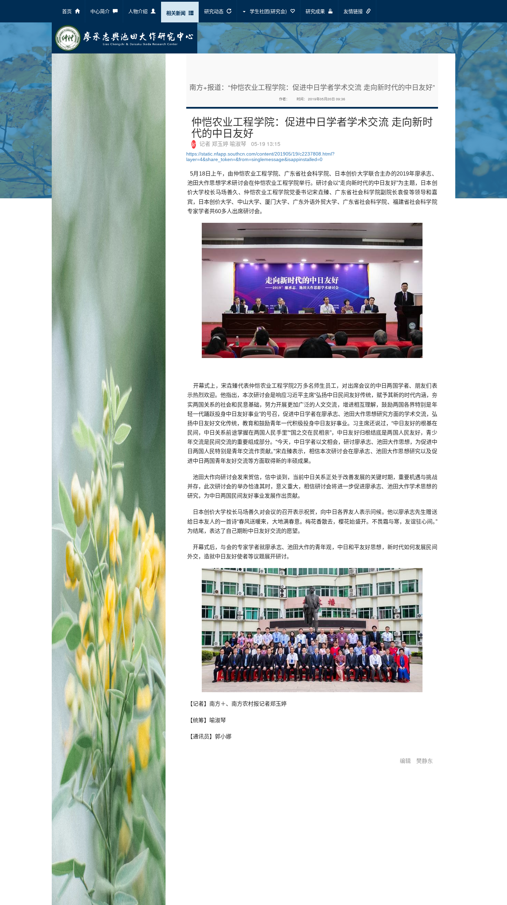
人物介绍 (138, 11)
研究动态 (214, 11)
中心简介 (100, 11)
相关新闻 (176, 12)
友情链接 (354, 11)
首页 (67, 11)
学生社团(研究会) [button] (268, 11)
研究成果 (316, 11)
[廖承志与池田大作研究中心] (124, 37)
